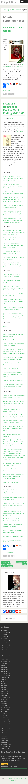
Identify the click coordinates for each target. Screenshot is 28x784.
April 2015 (3, 689)
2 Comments (6, 90)
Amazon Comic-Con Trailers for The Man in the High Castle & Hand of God (13, 505)
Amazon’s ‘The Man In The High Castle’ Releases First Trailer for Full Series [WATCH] (13, 513)
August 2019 (4, 647)
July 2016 (3, 665)
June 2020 (3, 643)
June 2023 (3, 634)
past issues (20, 66)
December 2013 (4, 707)
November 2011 (5, 746)
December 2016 (4, 661)
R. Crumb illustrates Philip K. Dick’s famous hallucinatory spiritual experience (13, 386)
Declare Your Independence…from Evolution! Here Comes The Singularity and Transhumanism (13, 199)
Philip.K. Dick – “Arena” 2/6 (10, 369)
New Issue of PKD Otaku (21, 563)
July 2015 (3, 683)
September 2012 (5, 728)
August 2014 (4, 699)
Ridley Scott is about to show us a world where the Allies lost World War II (13, 428)
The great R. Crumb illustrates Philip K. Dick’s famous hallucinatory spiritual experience (13, 476)
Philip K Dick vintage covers (11, 482)
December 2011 (4, 744)
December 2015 (4, 673)
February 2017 (4, 659)
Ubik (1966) (20, 132)
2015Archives (16, 10)
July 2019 (3, 649)
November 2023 (5, 632)
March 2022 (4, 637)
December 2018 (4, 651)
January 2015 (4, 695)
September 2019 (5, 645)
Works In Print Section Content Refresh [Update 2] (6, 564)
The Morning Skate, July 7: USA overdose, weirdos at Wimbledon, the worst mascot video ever (14, 232)
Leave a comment (8, 552)
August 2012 (4, 730)
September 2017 (5, 655)
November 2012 (5, 724)
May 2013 (3, 716)
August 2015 (4, 681)
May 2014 (3, 703)
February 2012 (4, 740)
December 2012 (4, 722)
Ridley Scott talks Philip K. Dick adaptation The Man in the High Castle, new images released (12, 213)
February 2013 (4, 720)
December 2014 (4, 697)
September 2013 (5, 709)
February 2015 (4, 693)
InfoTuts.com (12, 778)
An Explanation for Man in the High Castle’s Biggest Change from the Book (13, 403)
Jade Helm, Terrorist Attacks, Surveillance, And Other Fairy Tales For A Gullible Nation (13, 288)
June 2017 (3, 657)
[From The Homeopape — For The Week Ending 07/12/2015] (4, 556)
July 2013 (3, 713)
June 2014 (3, 701)
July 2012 (3, 732)
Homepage (6, 10)
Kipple (5, 326)
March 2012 (4, 738)
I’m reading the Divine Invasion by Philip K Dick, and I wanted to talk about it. (13, 374)
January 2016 (4, 671)
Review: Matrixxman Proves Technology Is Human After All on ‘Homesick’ (13, 186)
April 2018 (3, 653)
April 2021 (3, 639)
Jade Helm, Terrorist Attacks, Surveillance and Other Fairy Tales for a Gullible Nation (13, 246)
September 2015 (5, 679)
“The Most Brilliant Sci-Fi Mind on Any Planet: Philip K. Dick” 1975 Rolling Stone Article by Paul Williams (14, 351)
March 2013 (4, 718)
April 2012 (3, 736)
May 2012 (3, 734)
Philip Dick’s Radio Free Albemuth (12, 380)
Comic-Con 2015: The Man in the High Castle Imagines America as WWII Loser (12, 492)
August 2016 (4, 663)
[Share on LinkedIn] (11, 94)
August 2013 (4, 711)
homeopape (15, 128)
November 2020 (5, 641)
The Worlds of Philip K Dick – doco (13, 536)
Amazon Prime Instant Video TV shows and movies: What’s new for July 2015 (13, 301)
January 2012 (4, 742)
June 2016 (3, 667)
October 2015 (4, 677)
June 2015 (3, 685)
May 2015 (3, 687)
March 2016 (4, 669)
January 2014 (4, 705)
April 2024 (3, 630)
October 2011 (4, 748)
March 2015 (4, 691)
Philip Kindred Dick (8, 340)
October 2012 (4, 726)
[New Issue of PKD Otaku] (4, 94)
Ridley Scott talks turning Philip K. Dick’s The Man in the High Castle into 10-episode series (13, 178)
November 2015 (5, 675)
